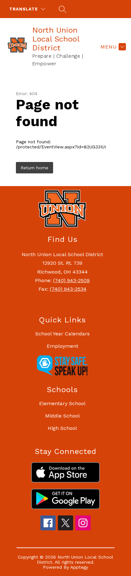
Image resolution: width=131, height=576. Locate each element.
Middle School (62, 416)
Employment (62, 346)
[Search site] (61, 9)
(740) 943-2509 (71, 280)
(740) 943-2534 (68, 289)
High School (62, 428)
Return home (34, 167)
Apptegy (79, 567)
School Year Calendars (62, 334)
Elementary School (62, 403)
